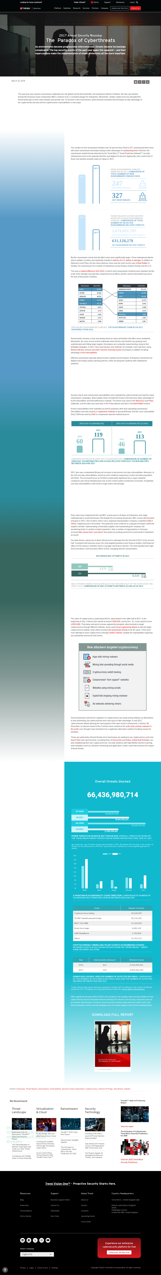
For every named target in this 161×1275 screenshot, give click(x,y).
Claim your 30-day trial (118, 1251)
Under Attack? (79, 2)
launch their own (78, 740)
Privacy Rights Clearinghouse (133, 989)
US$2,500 (116, 621)
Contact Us (135, 8)
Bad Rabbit (142, 263)
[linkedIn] (147, 82)
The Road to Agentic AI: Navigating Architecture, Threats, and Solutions (94, 1155)
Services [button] (86, 8)
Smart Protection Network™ (35, 788)
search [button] (137, 2)
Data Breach (118, 1089)
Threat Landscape (19, 1110)
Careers (84, 1205)
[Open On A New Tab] (113, 1046)
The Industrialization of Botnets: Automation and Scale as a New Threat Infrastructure (21, 1148)
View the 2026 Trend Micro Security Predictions (132, 1160)
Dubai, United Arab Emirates (137, 740)
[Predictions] (135, 1146)
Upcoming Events (88, 1216)
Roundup (21, 1089)
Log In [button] (132, 2)
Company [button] (104, 8)
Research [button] (76, 8)
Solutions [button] (67, 8)
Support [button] (107, 2)
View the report (127, 1125)
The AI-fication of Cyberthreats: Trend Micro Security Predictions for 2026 (68, 1150)
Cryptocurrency (91, 1089)
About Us (84, 1200)
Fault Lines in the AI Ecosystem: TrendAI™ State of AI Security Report (20, 1131)
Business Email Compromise (73, 1089)
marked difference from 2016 (92, 271)
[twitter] (143, 82)
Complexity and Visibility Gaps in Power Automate (21, 1157)
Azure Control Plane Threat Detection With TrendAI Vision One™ (44, 1155)
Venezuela (117, 740)
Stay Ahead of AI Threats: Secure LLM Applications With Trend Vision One (95, 1146)
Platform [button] (57, 8)
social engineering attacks (127, 627)
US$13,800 (75, 624)
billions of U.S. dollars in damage (127, 260)
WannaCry (140, 401)
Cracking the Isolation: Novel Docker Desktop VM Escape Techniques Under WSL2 (45, 1145)
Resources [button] (120, 2)
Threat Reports (32, 1089)
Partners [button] (95, 8)
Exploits (127, 1089)
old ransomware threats (118, 630)
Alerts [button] (95, 2)
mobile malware (115, 633)
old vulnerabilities (89, 353)
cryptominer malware (106, 412)
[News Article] (135, 1113)
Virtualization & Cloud (45, 1110)
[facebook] (139, 82)
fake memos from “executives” (90, 532)
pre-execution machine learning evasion (105, 350)
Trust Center (86, 1222)
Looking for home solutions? (31, 2)
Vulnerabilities (55, 1089)
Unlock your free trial (119, 7)
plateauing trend (131, 151)
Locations (85, 1211)
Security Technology (92, 1110)
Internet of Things (106, 1089)
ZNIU (93, 414)
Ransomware (44, 1089)
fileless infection (77, 350)
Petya (151, 401)
